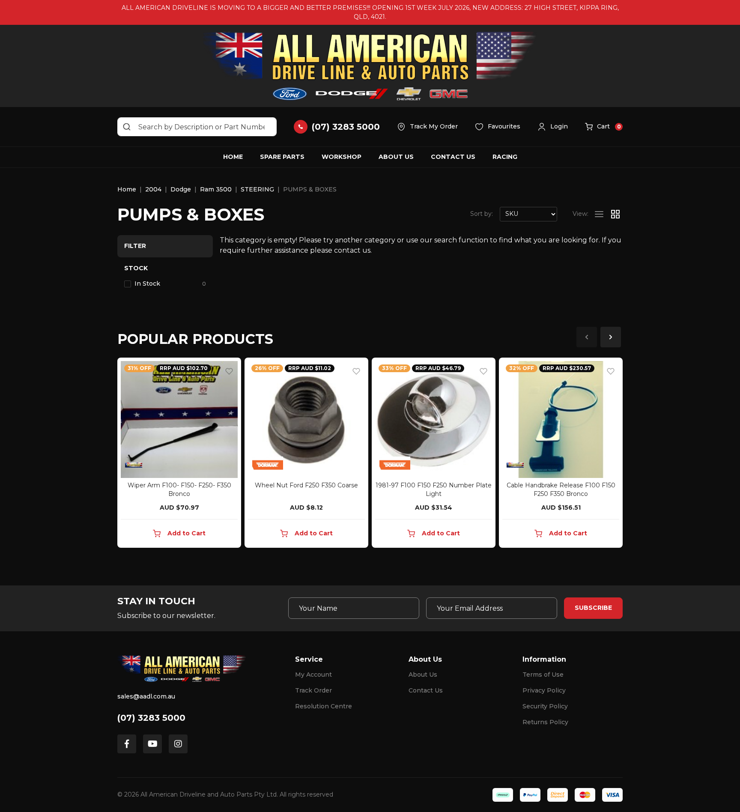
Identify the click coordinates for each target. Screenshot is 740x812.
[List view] (599, 214)
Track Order (313, 690)
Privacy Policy (544, 690)
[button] (552, 126)
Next (610, 337)
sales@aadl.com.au (146, 696)
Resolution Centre (323, 706)
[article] (179, 454)
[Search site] (126, 126)
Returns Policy (545, 722)
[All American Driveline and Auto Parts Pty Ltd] (370, 66)
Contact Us (453, 157)
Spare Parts (282, 157)
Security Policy (545, 706)
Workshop (341, 157)
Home (233, 157)
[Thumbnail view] (615, 214)
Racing (504, 157)
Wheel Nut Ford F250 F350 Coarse (306, 485)
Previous (586, 337)
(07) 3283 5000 (151, 718)
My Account (313, 674)
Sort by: (481, 214)
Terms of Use (543, 674)
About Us (396, 157)
